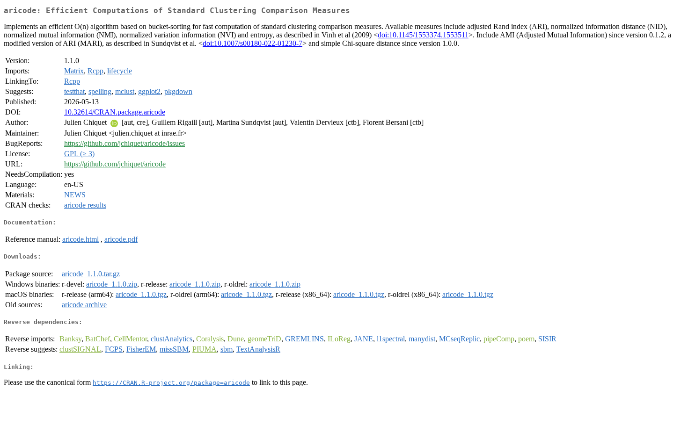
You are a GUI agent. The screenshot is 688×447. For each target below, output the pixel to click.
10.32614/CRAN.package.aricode (114, 112)
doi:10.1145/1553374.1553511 (423, 35)
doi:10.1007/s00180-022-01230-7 (252, 43)
